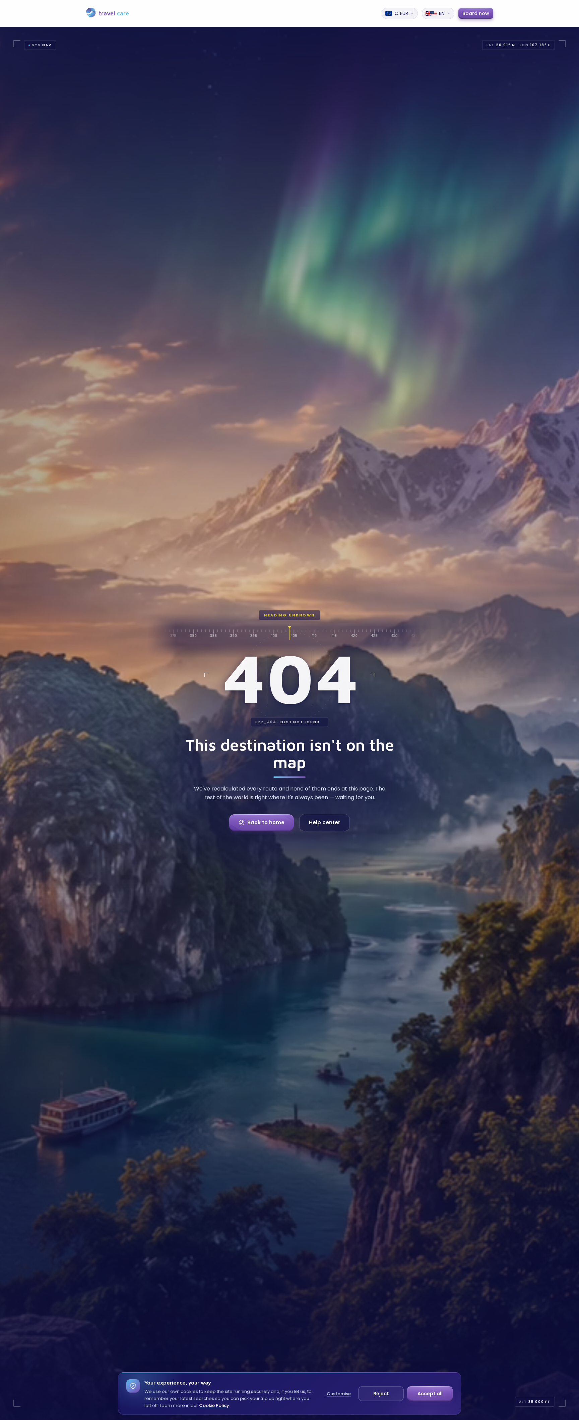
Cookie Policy (214, 1405)
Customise (339, 1394)
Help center (324, 822)
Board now (475, 13)
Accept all (430, 1393)
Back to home (265, 822)
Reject (381, 1393)
